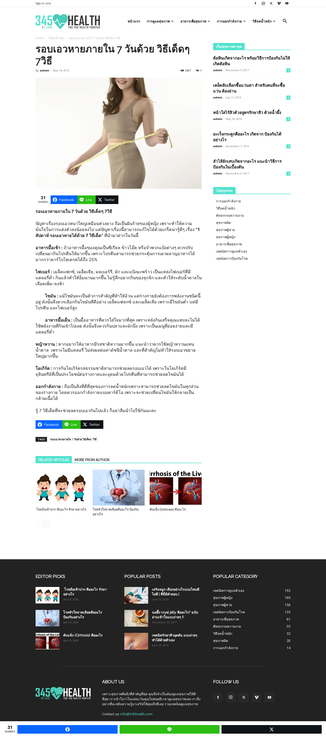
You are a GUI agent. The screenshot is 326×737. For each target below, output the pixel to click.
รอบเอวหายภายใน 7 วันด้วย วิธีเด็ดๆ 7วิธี (73, 439)
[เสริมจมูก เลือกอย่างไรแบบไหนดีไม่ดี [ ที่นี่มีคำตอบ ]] (136, 595)
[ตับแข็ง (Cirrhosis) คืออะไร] (176, 488)
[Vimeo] (279, 3)
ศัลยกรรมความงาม (230, 215)
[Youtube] (286, 3)
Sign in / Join (43, 3)
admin (44, 70)
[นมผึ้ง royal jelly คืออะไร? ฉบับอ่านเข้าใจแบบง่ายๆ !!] (136, 618)
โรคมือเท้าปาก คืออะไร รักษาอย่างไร (61, 509)
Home (40, 38)
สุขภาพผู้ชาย (225, 229)
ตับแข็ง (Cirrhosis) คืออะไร (168, 509)
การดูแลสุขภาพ (158, 21)
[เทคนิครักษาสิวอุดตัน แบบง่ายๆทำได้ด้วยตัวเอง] (136, 641)
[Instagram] (263, 3)
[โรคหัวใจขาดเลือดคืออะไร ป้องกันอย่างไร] (119, 488)
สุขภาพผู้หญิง (225, 237)
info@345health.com (136, 714)
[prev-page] (39, 524)
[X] (271, 3)
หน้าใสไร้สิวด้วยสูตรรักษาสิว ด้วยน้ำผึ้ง (247, 112)
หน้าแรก (134, 21)
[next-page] (46, 524)
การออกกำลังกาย (229, 21)
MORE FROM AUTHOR (92, 460)
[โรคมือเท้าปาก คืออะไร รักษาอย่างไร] (62, 488)
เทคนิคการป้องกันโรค (232, 258)
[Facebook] (255, 3)
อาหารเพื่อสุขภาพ (193, 21)
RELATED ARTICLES (53, 460)
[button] (284, 21)
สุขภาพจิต (223, 222)
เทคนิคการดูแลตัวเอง (231, 251)
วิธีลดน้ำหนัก (262, 21)
